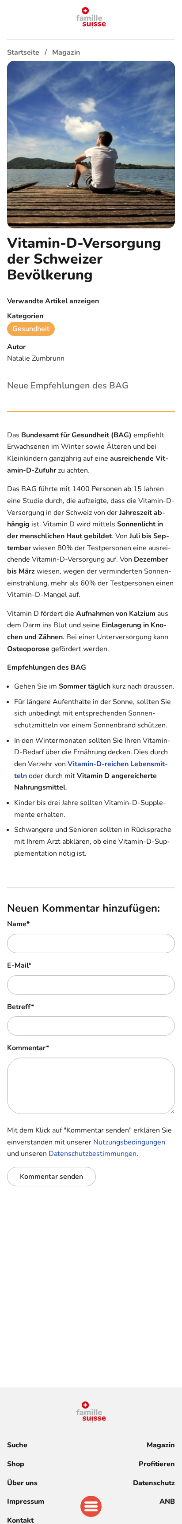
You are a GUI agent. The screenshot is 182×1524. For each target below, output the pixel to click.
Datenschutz (154, 1483)
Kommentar (28, 1048)
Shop (15, 1464)
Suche (17, 1445)
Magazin (161, 1445)
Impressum (25, 1501)
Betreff (20, 1007)
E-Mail (19, 965)
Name (18, 924)
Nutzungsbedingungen (129, 1142)
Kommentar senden (51, 1176)
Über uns (22, 1483)
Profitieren (157, 1464)
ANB (167, 1501)
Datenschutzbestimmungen (92, 1154)
